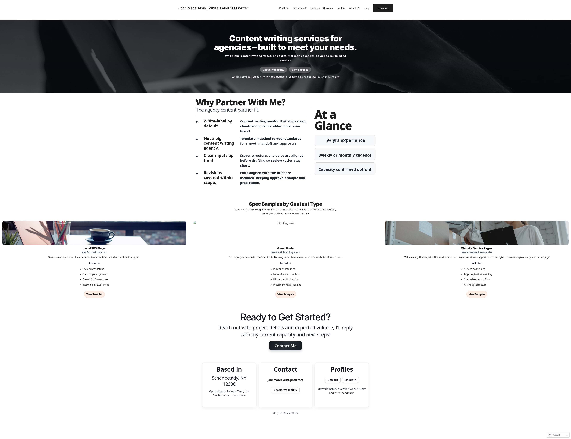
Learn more (382, 8)
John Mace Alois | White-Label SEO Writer (213, 8)
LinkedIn (350, 380)
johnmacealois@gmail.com (285, 380)
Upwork (332, 380)
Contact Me (285, 345)
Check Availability (273, 69)
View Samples (300, 69)
